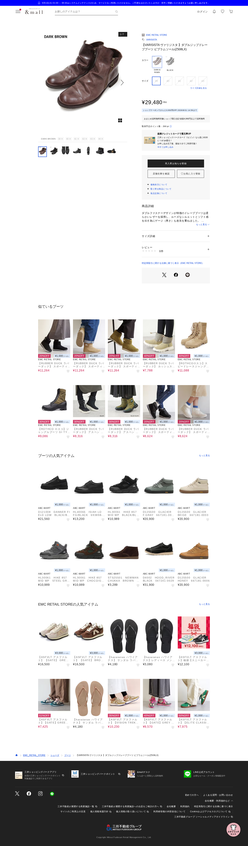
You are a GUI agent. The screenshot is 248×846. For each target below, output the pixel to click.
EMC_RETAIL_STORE (34, 755)
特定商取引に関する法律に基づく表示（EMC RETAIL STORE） (173, 263)
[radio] (157, 65)
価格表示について (159, 184)
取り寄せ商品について (161, 189)
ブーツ (67, 755)
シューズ (54, 755)
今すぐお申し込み (165, 147)
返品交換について (159, 193)
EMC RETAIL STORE (156, 35)
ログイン (202, 11)
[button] (82, 82)
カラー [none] (145, 60)
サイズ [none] (145, 81)
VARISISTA (151, 39)
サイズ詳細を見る (198, 88)
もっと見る (201, 224)
